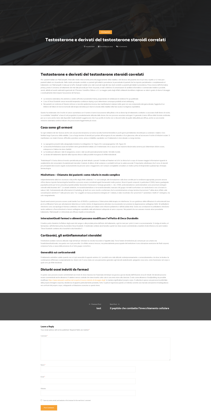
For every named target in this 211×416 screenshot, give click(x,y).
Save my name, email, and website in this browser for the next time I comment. (67, 400)
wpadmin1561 (90, 46)
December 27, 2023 (106, 46)
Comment (44, 336)
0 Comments (122, 46)
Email (43, 377)
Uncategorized (105, 32)
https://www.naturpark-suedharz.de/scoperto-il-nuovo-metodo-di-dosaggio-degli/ (77, 280)
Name (43, 365)
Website (43, 388)
